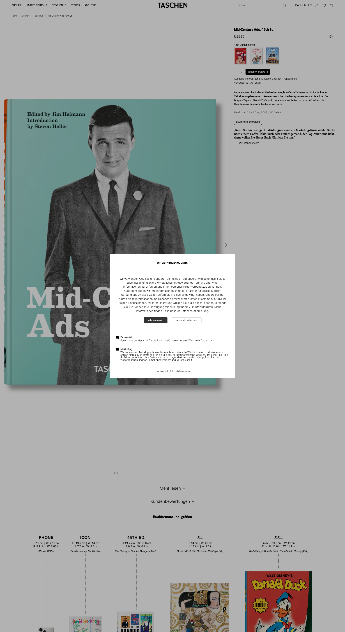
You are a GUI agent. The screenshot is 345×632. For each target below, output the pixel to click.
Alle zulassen (155, 320)
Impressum (160, 371)
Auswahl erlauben (186, 320)
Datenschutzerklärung (180, 371)
